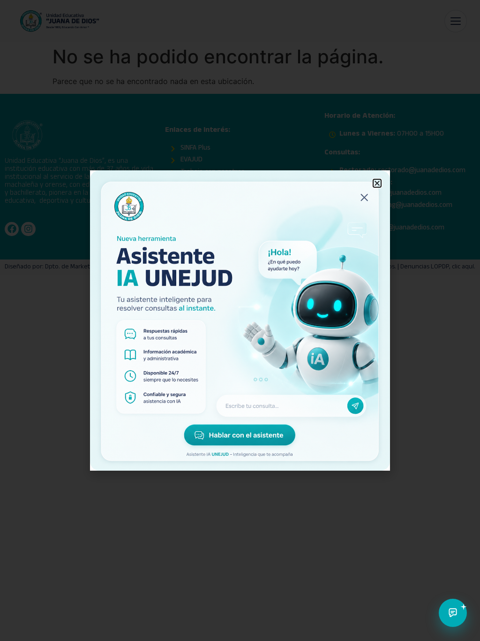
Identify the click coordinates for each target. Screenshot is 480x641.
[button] (377, 183)
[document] (240, 320)
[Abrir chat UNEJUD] (453, 613)
